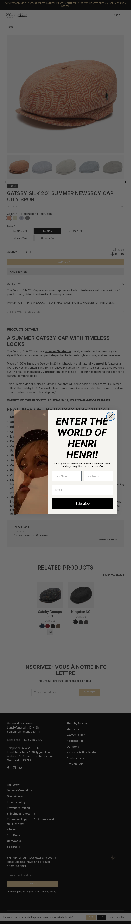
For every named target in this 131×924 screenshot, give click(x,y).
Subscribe (83, 503)
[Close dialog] (110, 416)
